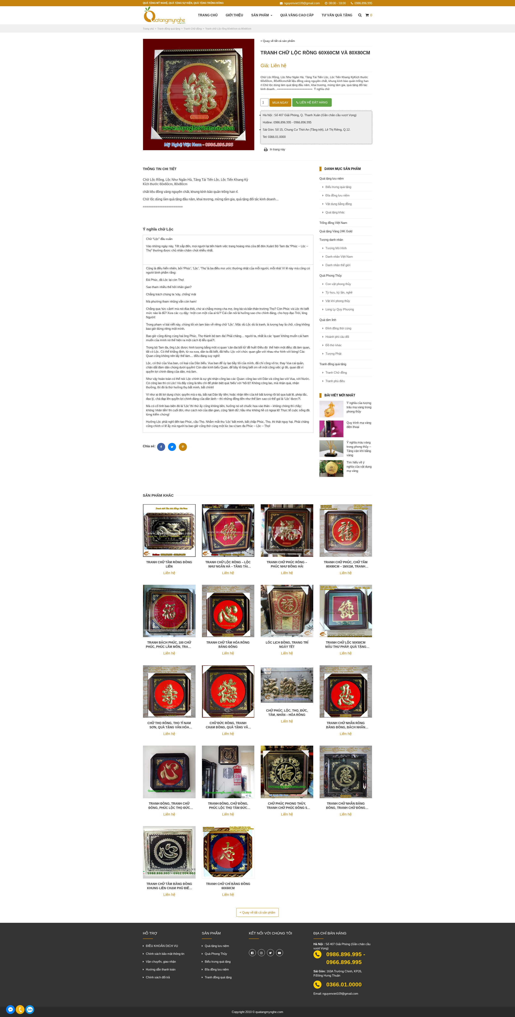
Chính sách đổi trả (158, 977)
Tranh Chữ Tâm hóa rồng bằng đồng (228, 644)
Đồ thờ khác (333, 345)
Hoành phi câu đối (337, 336)
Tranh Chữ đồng (336, 372)
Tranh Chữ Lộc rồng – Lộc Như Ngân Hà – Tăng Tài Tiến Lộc (228, 564)
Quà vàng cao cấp (297, 15)
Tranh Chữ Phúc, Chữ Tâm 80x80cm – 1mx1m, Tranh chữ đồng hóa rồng (346, 564)
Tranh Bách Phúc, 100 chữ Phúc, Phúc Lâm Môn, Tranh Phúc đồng (169, 645)
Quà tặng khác (335, 212)
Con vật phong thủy (338, 284)
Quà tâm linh (327, 319)
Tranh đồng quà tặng (332, 364)
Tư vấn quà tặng (337, 15)
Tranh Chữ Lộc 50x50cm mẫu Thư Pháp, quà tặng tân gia (345, 645)
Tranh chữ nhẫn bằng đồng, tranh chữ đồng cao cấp (345, 806)
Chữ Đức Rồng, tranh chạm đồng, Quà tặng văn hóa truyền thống (228, 725)
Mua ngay (280, 102)
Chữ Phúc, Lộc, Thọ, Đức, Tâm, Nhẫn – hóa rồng (287, 712)
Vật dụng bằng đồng (338, 204)
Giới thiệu (234, 15)
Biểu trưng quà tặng (338, 187)
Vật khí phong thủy (337, 301)
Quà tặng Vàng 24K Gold (335, 231)
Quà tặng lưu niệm (331, 178)
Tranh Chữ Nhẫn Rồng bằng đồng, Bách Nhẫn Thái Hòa (345, 725)
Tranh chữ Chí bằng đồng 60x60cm (228, 886)
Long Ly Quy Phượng (339, 309)
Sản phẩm (260, 15)
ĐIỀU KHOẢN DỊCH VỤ (162, 946)
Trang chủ (208, 15)
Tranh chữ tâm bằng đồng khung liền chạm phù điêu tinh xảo (169, 886)
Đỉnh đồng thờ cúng (338, 328)
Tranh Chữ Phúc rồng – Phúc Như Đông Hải (287, 564)
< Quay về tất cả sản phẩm (278, 40)
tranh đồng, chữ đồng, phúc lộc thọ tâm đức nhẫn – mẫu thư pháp (228, 806)
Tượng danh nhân (331, 239)
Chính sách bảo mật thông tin (165, 953)
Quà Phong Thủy (330, 275)
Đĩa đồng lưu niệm (337, 195)
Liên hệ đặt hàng (314, 102)
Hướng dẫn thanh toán (160, 969)
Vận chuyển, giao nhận (161, 961)
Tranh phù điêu (335, 381)
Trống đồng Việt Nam (333, 222)
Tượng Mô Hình (336, 248)
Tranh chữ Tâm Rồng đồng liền (169, 564)
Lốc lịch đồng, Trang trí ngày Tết (287, 644)
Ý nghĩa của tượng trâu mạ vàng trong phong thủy (359, 407)
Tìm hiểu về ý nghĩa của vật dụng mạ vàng (359, 466)
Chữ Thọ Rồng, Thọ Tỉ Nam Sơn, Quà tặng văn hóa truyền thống (169, 725)
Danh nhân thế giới (337, 265)
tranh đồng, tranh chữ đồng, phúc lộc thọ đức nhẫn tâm (169, 806)
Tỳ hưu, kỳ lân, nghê (338, 292)
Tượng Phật (333, 353)
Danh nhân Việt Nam (339, 256)
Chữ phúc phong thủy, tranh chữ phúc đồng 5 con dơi (287, 806)
